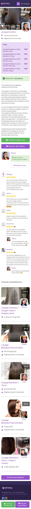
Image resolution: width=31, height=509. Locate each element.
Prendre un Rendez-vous (8, 504)
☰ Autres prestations (15, 477)
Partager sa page (20, 165)
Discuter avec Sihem (16, 146)
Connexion (26, 3)
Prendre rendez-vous (16, 140)
